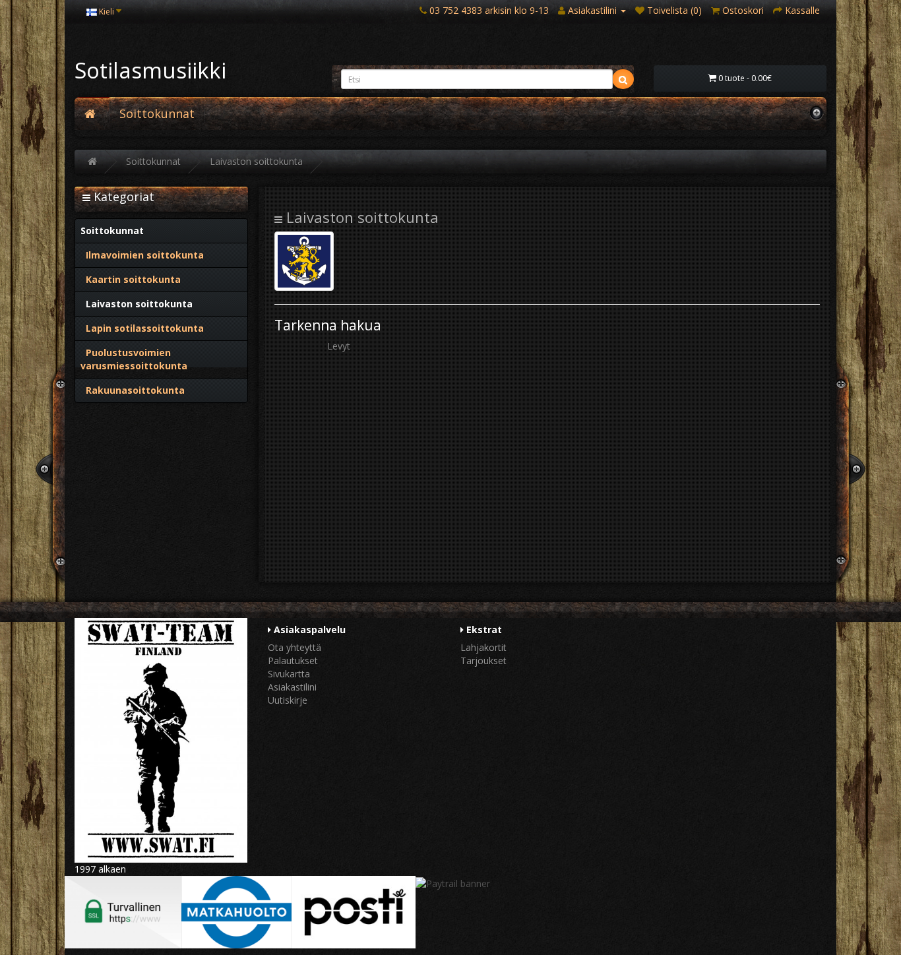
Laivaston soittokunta (256, 161)
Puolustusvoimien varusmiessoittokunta (133, 359)
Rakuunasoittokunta (132, 390)
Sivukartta (289, 673)
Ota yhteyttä (294, 647)
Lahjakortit (483, 647)
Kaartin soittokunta (130, 279)
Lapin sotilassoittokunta (142, 328)
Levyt (338, 346)
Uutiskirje (287, 700)
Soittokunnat (157, 113)
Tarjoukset (483, 660)
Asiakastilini (292, 687)
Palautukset (293, 660)
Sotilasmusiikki (150, 70)
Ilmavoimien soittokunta (142, 255)
